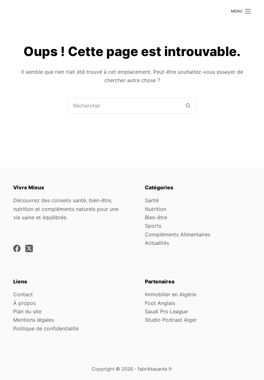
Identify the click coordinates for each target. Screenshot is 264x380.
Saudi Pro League (166, 311)
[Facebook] (17, 248)
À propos (24, 303)
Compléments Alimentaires (177, 234)
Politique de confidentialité (46, 328)
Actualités (157, 243)
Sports (153, 226)
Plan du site (27, 311)
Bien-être (156, 217)
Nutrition (155, 209)
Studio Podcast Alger (171, 320)
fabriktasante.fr (155, 369)
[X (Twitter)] (29, 248)
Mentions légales (33, 320)
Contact (23, 294)
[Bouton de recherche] (188, 106)
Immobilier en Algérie (170, 294)
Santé (152, 200)
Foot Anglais (160, 303)
